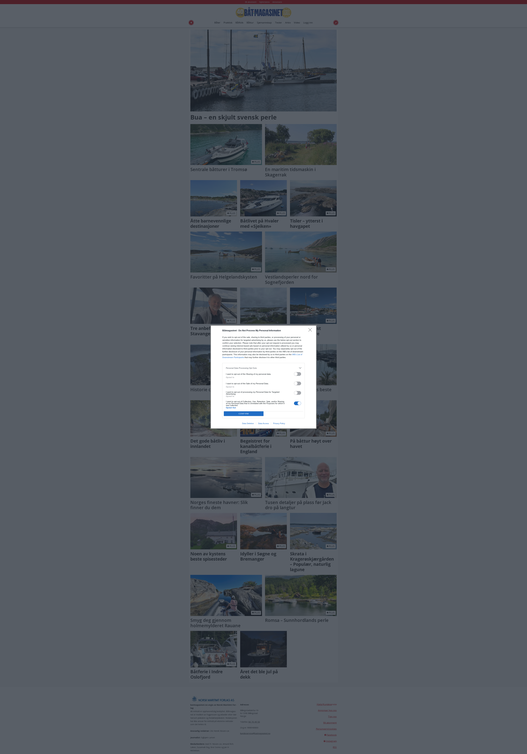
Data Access (263, 423)
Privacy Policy (279, 423)
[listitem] (263, 368)
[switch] (297, 374)
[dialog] (263, 377)
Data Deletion (248, 423)
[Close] (311, 330)
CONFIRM (244, 414)
